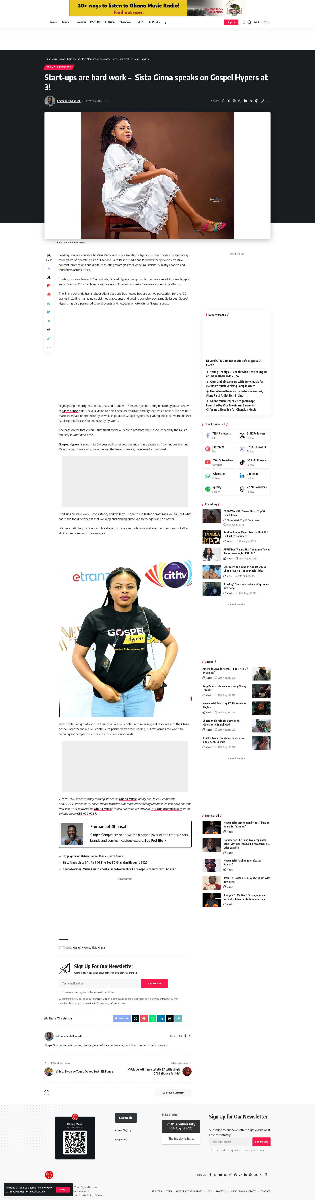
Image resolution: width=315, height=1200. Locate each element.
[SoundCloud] (255, 1174)
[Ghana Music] (60, 22)
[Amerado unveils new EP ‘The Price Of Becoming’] (261, 674)
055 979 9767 (86, 813)
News (229, 541)
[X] (254, 435)
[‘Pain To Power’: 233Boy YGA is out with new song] (212, 883)
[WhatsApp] (219, 476)
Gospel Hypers (69, 444)
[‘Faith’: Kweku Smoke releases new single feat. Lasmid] (261, 743)
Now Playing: (124, 1130)
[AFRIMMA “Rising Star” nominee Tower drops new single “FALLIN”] (212, 554)
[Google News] (225, 1174)
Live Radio (126, 1118)
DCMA (98, 1195)
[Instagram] (190, 1036)
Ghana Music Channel (108, 1003)
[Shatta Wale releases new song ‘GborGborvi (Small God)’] (261, 725)
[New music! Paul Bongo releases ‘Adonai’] (212, 865)
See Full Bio (153, 840)
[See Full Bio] (165, 840)
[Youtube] (219, 462)
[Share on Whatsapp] (239, 101)
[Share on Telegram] (251, 101)
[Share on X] (228, 101)
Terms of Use (37, 1191)
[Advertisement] (157, 38)
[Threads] (254, 489)
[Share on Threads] (256, 101)
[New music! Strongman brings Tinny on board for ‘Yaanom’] (212, 827)
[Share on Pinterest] (234, 101)
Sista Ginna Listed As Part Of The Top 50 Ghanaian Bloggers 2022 (105, 862)
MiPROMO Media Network (75, 1191)
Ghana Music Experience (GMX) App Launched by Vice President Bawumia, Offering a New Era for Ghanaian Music (231, 405)
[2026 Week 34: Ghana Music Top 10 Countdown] (212, 516)
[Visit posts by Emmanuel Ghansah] (49, 1036)
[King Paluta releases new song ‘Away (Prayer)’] (261, 691)
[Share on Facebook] (222, 101)
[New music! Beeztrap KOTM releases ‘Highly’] (261, 708)
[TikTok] (240, 1174)
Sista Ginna (70, 411)
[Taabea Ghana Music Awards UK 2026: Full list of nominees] (212, 537)
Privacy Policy (161, 998)
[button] (63, 1190)
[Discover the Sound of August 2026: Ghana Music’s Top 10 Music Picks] (212, 572)
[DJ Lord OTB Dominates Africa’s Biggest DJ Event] (236, 338)
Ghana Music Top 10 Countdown (243, 520)
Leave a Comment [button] (175, 1092)
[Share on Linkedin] (245, 101)
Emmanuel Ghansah (69, 100)
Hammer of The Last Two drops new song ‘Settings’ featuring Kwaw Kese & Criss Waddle (246, 843)
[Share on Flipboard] (48, 286)
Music (230, 558)
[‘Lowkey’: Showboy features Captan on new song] (212, 589)
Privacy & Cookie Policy (80, 1195)
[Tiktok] (254, 462)
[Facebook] (185, 1036)
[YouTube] (220, 1174)
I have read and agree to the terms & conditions (88, 992)
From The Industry (59, 67)
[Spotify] (219, 489)
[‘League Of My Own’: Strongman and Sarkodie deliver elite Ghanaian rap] (212, 900)
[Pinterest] (219, 449)
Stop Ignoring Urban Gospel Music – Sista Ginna (93, 856)
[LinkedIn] (254, 476)
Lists (229, 575)
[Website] (180, 1036)
